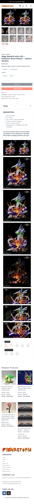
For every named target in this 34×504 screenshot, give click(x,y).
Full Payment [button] (13, 69)
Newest (14, 94)
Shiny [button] (11, 75)
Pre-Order (12, 98)
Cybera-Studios (6, 54)
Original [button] (5, 75)
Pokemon (6, 98)
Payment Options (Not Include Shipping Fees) (16, 66)
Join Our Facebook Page (17, 1)
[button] (26, 6)
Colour (4, 72)
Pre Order (12, 96)
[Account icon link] (23, 6)
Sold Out (17, 84)
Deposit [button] (5, 69)
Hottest (10, 94)
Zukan (17, 98)
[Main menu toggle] (30, 6)
